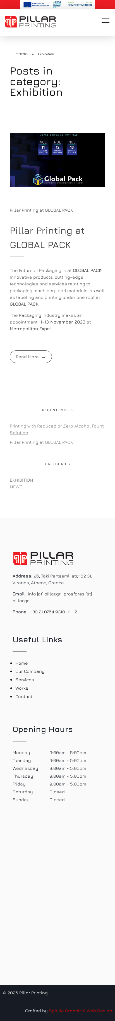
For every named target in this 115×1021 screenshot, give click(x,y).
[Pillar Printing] (35, 22)
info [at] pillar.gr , (45, 593)
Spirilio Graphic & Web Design (80, 1010)
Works (21, 687)
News (16, 486)
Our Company (30, 671)
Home (21, 53)
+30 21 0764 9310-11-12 (53, 611)
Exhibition (21, 479)
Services (24, 679)
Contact (23, 696)
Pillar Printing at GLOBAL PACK (41, 209)
